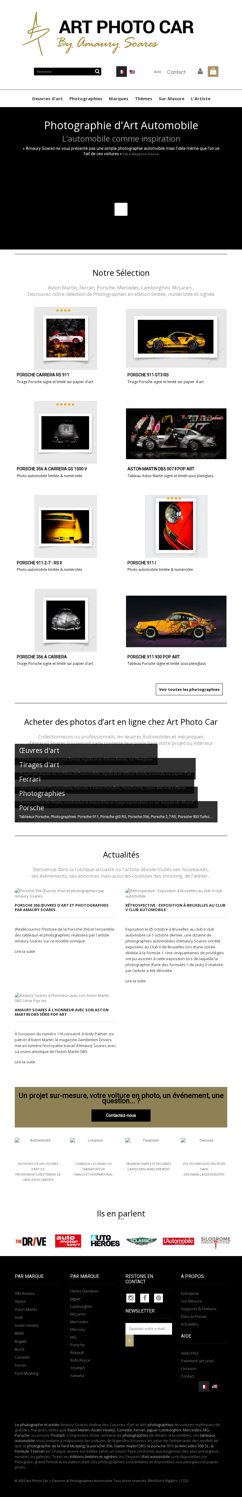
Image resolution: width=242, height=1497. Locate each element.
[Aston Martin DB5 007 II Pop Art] (176, 432)
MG (73, 1337)
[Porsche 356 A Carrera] (65, 620)
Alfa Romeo (25, 1293)
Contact (176, 72)
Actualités (189, 1324)
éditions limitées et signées (93, 1456)
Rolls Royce (80, 1360)
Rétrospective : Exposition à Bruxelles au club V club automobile (175, 907)
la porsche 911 (160, 1446)
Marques (118, 98)
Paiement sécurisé (197, 1360)
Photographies (85, 98)
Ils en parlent (121, 1213)
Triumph (77, 1367)
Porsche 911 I (141, 563)
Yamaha (77, 1375)
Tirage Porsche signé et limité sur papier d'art (55, 381)
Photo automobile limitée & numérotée (49, 475)
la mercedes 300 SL (192, 1446)
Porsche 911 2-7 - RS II (39, 563)
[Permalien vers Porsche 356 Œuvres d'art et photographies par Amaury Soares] (66, 893)
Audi (19, 1317)
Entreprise (190, 1293)
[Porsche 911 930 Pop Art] (176, 620)
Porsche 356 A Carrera (42, 657)
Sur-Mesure (171, 98)
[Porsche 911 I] (176, 526)
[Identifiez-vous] (200, 71)
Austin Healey (27, 1325)
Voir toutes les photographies (189, 689)
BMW (19, 1333)
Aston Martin (26, 1309)
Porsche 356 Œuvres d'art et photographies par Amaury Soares (62, 907)
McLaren (78, 1314)
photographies (160, 1424)
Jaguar (75, 1298)
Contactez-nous (121, 1115)
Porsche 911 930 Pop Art (153, 657)
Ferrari (20, 1365)
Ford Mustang (26, 1373)
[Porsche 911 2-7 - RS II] (65, 526)
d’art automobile (155, 1456)
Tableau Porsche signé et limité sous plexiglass (166, 663)
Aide (157, 72)
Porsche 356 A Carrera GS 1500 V (52, 469)
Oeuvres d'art (47, 98)
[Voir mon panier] (213, 71)
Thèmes (143, 98)
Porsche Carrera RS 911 (43, 375)
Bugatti (21, 1341)
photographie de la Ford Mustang (56, 1446)
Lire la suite (25, 951)
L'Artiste (200, 98)
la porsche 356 (99, 1446)
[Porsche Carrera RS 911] (65, 338)
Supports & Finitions (198, 1308)
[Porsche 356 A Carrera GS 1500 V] (65, 432)
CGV (185, 1480)
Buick (19, 1349)
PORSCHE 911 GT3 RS (148, 375)
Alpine (20, 1301)
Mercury (77, 1329)
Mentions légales (162, 1480)
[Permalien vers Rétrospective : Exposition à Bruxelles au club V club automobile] (176, 893)
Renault (77, 1352)
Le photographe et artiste (37, 1424)
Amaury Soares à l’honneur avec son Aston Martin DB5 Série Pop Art (62, 1012)
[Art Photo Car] (121, 34)
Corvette (22, 1357)
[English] (132, 71)
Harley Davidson (84, 1291)
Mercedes (79, 1321)
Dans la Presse (194, 1316)
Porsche (77, 1344)
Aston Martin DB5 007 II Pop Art (160, 469)
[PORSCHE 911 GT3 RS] (176, 338)
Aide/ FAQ (189, 1353)
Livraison (189, 1368)
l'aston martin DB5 (129, 1446)
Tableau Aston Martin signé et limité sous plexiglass (170, 475)
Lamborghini (81, 1306)
